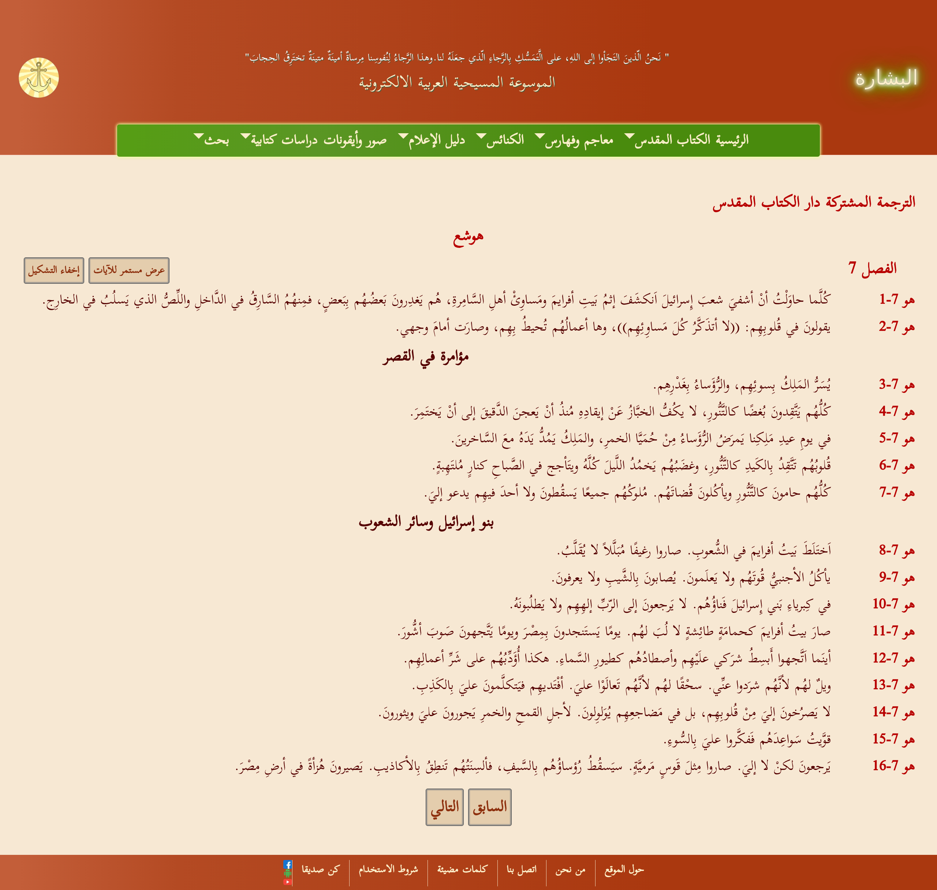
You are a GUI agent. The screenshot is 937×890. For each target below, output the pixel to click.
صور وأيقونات (355, 140)
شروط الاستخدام (388, 870)
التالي (444, 807)
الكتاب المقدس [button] (672, 140)
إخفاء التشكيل (54, 270)
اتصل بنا (522, 870)
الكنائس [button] (505, 140)
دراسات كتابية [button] (284, 140)
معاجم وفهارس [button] (579, 140)
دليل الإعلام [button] (437, 140)
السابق (490, 807)
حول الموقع (624, 870)
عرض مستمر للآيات (129, 270)
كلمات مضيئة (462, 870)
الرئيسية (732, 140)
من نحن (571, 870)
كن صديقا (321, 870)
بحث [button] (216, 140)
